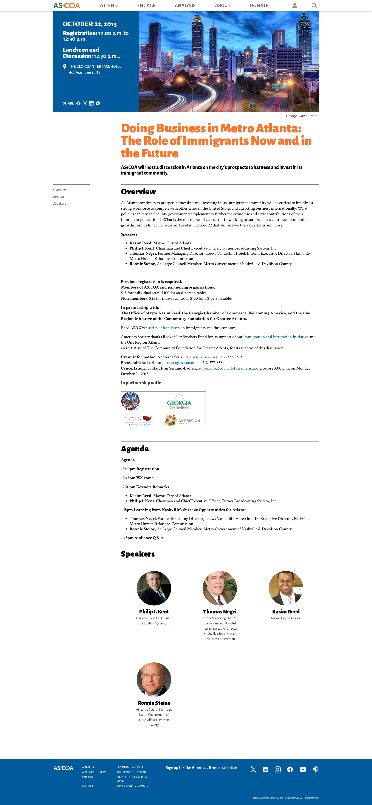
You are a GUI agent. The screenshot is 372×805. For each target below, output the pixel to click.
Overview (60, 190)
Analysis (185, 5)
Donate (259, 5)
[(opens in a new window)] (66, 66)
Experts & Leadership (130, 767)
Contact (87, 786)
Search (314, 5)
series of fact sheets (164, 328)
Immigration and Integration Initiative (275, 337)
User (295, 5)
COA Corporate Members (132, 786)
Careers (87, 777)
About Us (88, 767)
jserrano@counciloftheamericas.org (232, 368)
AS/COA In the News (94, 772)
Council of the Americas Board (132, 779)
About (222, 5)
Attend (109, 5)
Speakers (59, 203)
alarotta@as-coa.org (180, 362)
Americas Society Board (132, 772)
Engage (146, 5)
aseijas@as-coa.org (201, 357)
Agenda (58, 196)
